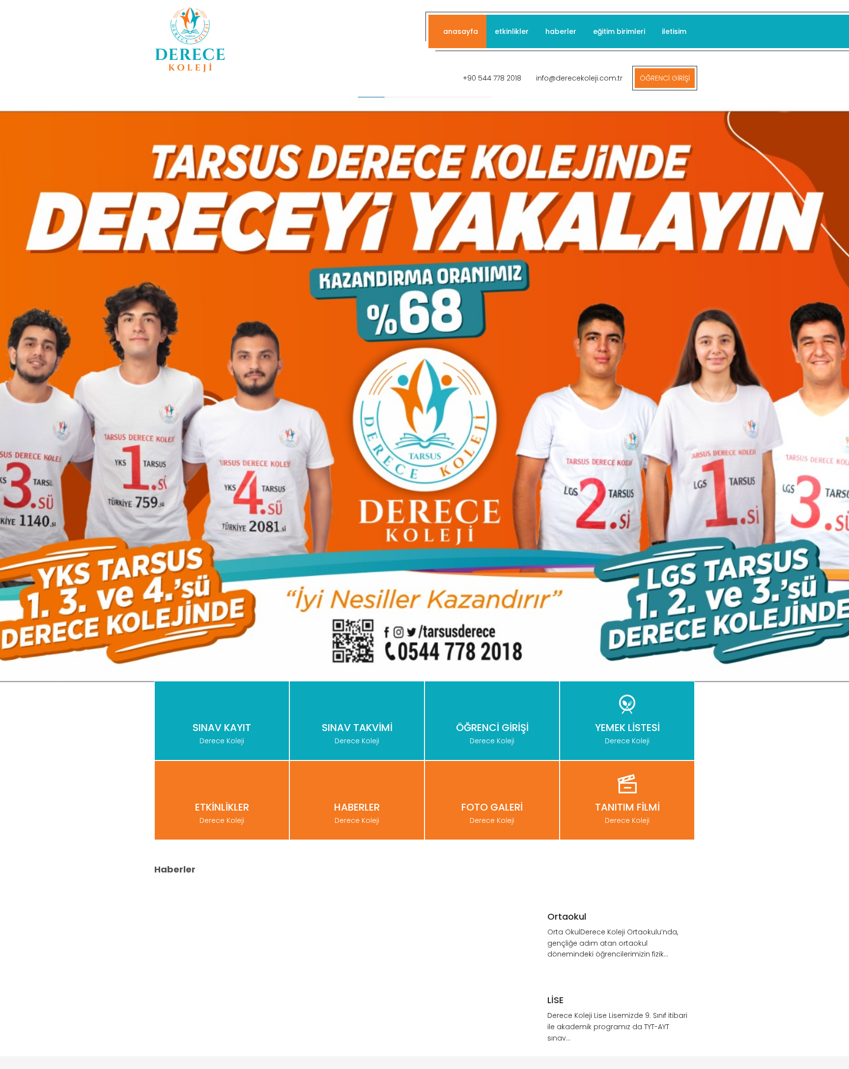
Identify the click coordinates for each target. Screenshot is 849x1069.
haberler (560, 31)
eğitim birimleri (619, 31)
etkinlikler (512, 31)
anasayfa (460, 31)
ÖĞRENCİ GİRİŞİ (665, 78)
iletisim (674, 31)
